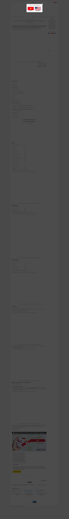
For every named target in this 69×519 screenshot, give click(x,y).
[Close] (42, 4)
